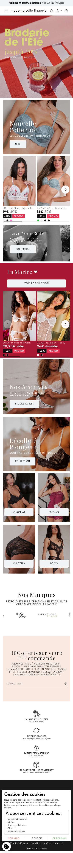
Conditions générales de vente (47, 843)
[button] (59, 11)
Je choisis (36, 839)
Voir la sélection (36, 283)
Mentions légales (19, 843)
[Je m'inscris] (65, 684)
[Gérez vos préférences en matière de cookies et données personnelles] (6, 846)
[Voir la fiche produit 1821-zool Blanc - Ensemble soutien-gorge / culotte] (19, 181)
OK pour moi (59, 839)
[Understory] (21, 615)
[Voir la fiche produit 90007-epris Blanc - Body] (53, 316)
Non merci (13, 839)
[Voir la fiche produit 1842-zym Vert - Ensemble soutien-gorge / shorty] (53, 181)
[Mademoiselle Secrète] (47, 615)
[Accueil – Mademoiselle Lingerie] (28, 11)
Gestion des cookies (36, 849)
